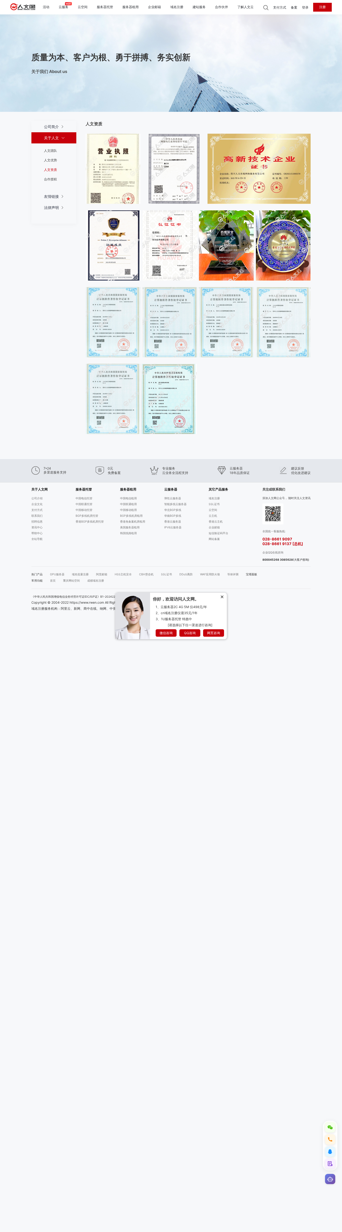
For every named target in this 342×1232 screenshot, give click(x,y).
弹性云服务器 (172, 498)
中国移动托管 (84, 510)
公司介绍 (37, 498)
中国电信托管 (84, 498)
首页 (53, 580)
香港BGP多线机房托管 (90, 521)
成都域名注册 (95, 580)
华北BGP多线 (172, 510)
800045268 (270, 559)
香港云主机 (216, 521)
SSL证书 (214, 504)
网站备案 (214, 539)
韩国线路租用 (128, 533)
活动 (46, 7)
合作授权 (50, 179)
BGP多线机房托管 (87, 515)
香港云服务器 (172, 521)
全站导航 (37, 539)
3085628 (286, 559)
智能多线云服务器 (175, 504)
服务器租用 (130, 7)
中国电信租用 (128, 498)
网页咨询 (213, 633)
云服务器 (170, 489)
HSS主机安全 (123, 574)
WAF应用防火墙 (210, 574)
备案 (294, 7)
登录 (305, 7)
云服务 (63, 7)
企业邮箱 (154, 7)
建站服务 (199, 7)
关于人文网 (39, 489)
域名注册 (176, 7)
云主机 (213, 515)
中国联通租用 (128, 504)
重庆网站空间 (71, 580)
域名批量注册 (80, 574)
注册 (322, 7)
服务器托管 (105, 7)
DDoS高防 (186, 574)
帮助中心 (37, 533)
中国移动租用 (128, 510)
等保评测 (232, 574)
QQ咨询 (190, 633)
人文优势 (50, 160)
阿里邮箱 (101, 574)
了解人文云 (245, 7)
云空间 (82, 7)
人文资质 (50, 170)
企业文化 (37, 504)
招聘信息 (37, 521)
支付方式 (279, 7)
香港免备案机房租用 (132, 521)
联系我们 (37, 515)
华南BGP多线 (172, 515)
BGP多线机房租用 (131, 515)
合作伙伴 (221, 7)
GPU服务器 (57, 574)
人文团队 (50, 150)
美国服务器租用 (130, 527)
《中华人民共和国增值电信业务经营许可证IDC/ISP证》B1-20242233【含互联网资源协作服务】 (91, 596)
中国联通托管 (84, 504)
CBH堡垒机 (146, 574)
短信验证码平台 (218, 533)
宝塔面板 (251, 574)
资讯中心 (37, 527)
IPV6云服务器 (172, 527)
